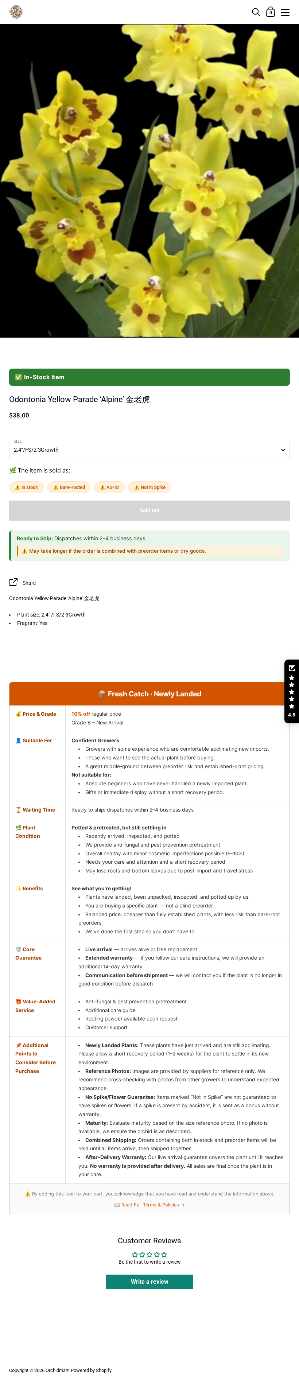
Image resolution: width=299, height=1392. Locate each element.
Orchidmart (57, 1370)
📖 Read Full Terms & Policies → (149, 1205)
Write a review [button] (149, 1281)
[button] (291, 691)
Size (17, 441)
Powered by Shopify (91, 1370)
